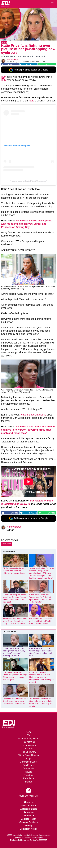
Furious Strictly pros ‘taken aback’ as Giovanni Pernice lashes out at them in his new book (14, 598)
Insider (28, 782)
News (4, 42)
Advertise (29, 812)
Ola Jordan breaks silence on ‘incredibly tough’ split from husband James (40, 620)
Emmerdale (28, 768)
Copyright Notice (28, 829)
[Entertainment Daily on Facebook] (28, 790)
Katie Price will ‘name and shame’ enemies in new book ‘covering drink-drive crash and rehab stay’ (28, 429)
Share (10, 64)
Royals (28, 772)
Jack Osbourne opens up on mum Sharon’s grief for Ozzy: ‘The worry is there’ (15, 620)
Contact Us (28, 815)
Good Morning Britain (28, 738)
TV (28, 735)
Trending (28, 775)
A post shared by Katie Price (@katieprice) (28, 181)
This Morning (28, 742)
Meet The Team (28, 805)
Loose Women (28, 745)
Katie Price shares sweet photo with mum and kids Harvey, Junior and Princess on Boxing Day (26, 223)
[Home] (5, 4)
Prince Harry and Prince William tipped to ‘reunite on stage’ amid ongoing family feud (41, 652)
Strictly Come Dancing (29, 755)
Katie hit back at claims (33, 414)
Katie (31, 100)
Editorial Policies (28, 809)
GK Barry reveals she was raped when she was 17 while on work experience (14, 570)
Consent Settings (28, 822)
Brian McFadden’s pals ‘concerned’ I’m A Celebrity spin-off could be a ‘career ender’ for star (40, 598)
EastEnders (28, 765)
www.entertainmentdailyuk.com (24, 835)
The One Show (28, 752)
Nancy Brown (14, 60)
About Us (28, 802)
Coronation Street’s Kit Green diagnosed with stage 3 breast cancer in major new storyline (15, 676)
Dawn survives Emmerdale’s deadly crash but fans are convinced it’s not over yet (15, 701)
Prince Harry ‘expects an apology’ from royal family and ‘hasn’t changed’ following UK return (14, 652)
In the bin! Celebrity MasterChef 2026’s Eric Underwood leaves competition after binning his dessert (41, 677)
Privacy (29, 825)
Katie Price (6, 544)
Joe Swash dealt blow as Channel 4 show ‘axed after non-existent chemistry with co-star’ (41, 702)
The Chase (28, 748)
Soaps (28, 758)
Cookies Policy (28, 819)
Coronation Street (28, 762)
